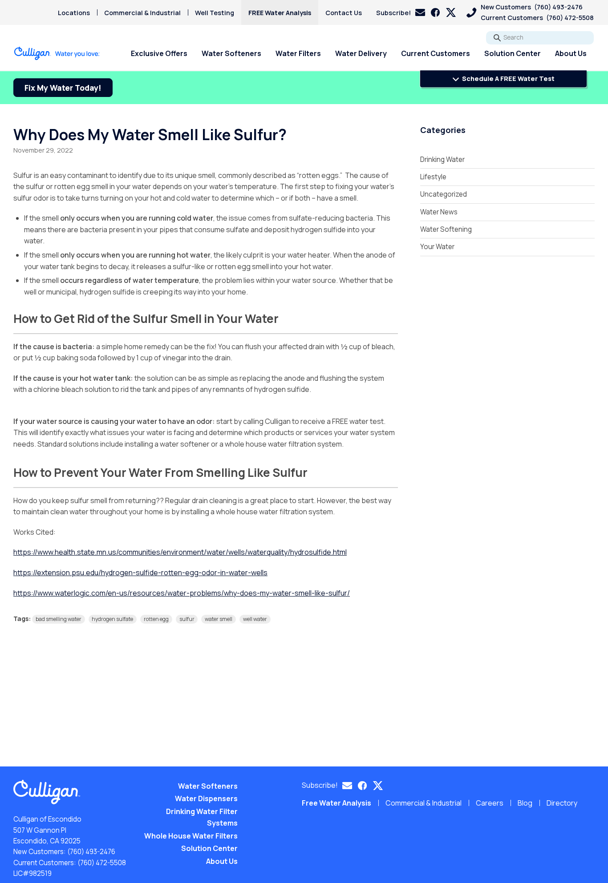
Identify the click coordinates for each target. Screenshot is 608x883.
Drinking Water (442, 159)
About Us (571, 53)
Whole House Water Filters (191, 836)
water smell (218, 619)
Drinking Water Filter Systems (202, 817)
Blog (525, 803)
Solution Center (512, 53)
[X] (451, 12)
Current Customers (435, 53)
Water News (439, 212)
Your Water (437, 246)
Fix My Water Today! (62, 87)
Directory (562, 803)
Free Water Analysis (336, 803)
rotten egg (156, 619)
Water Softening (446, 229)
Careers (489, 803)
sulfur (187, 619)
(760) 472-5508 (101, 862)
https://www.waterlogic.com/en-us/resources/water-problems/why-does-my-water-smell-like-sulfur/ (181, 593)
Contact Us (343, 12)
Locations (74, 12)
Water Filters (298, 53)
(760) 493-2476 (91, 851)
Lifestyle (433, 176)
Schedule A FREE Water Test (508, 78)
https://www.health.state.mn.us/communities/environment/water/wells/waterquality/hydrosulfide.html (180, 552)
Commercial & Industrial (142, 12)
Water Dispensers (206, 798)
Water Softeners (231, 53)
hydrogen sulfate (112, 619)
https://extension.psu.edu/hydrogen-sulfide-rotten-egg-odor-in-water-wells (140, 572)
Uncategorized (443, 194)
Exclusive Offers (159, 53)
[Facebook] (435, 12)
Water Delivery (361, 53)
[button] (400, 13)
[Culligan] (57, 53)
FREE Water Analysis (279, 12)
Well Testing (214, 12)
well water (255, 619)
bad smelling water (58, 619)
